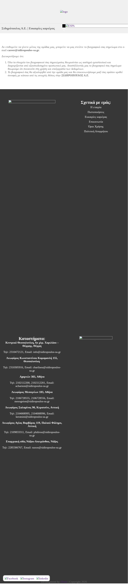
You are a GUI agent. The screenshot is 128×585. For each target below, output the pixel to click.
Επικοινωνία (96, 121)
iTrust (63, 581)
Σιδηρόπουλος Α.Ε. (14, 28)
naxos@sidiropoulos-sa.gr (47, 447)
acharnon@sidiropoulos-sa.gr (32, 386)
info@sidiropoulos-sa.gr (47, 351)
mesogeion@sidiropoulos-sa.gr (32, 401)
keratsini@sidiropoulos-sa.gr (32, 416)
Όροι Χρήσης (96, 126)
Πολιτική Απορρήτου (96, 131)
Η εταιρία (95, 107)
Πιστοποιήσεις (96, 112)
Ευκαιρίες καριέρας (96, 116)
